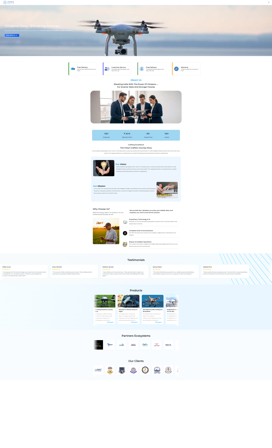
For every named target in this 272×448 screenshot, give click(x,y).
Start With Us (10, 35)
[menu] (268, 2)
